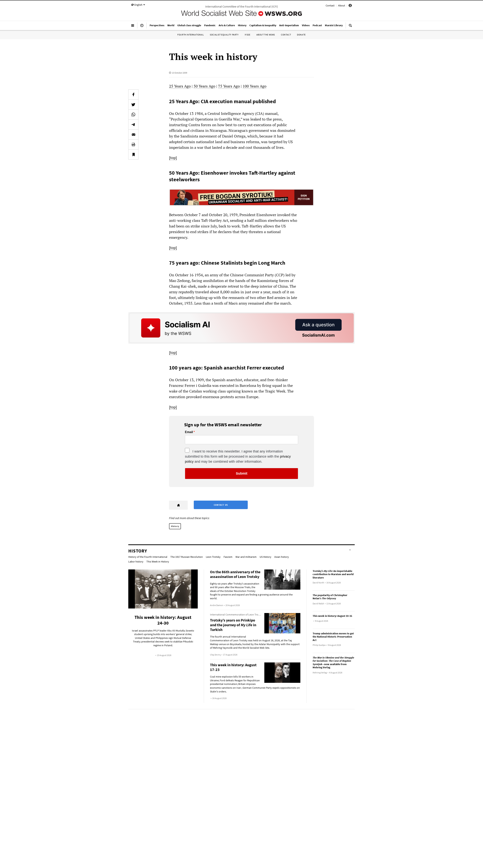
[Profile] (350, 6)
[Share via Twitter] (133, 104)
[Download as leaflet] (133, 144)
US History (265, 557)
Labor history (135, 561)
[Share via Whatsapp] (133, 114)
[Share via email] (133, 134)
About (341, 5)
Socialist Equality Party (224, 34)
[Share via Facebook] (133, 94)
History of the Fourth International (147, 557)
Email (189, 432)
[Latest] (141, 26)
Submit (241, 473)
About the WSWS (265, 34)
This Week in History (157, 561)
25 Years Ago (180, 86)
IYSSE (247, 34)
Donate (301, 34)
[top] (173, 157)
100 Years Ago (254, 86)
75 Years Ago (229, 86)
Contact (330, 5)
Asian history (281, 557)
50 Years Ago (204, 86)
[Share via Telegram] (133, 124)
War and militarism (246, 557)
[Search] (350, 26)
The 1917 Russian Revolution (186, 557)
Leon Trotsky (213, 557)
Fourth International (190, 34)
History (175, 526)
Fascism (228, 557)
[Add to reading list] (133, 154)
